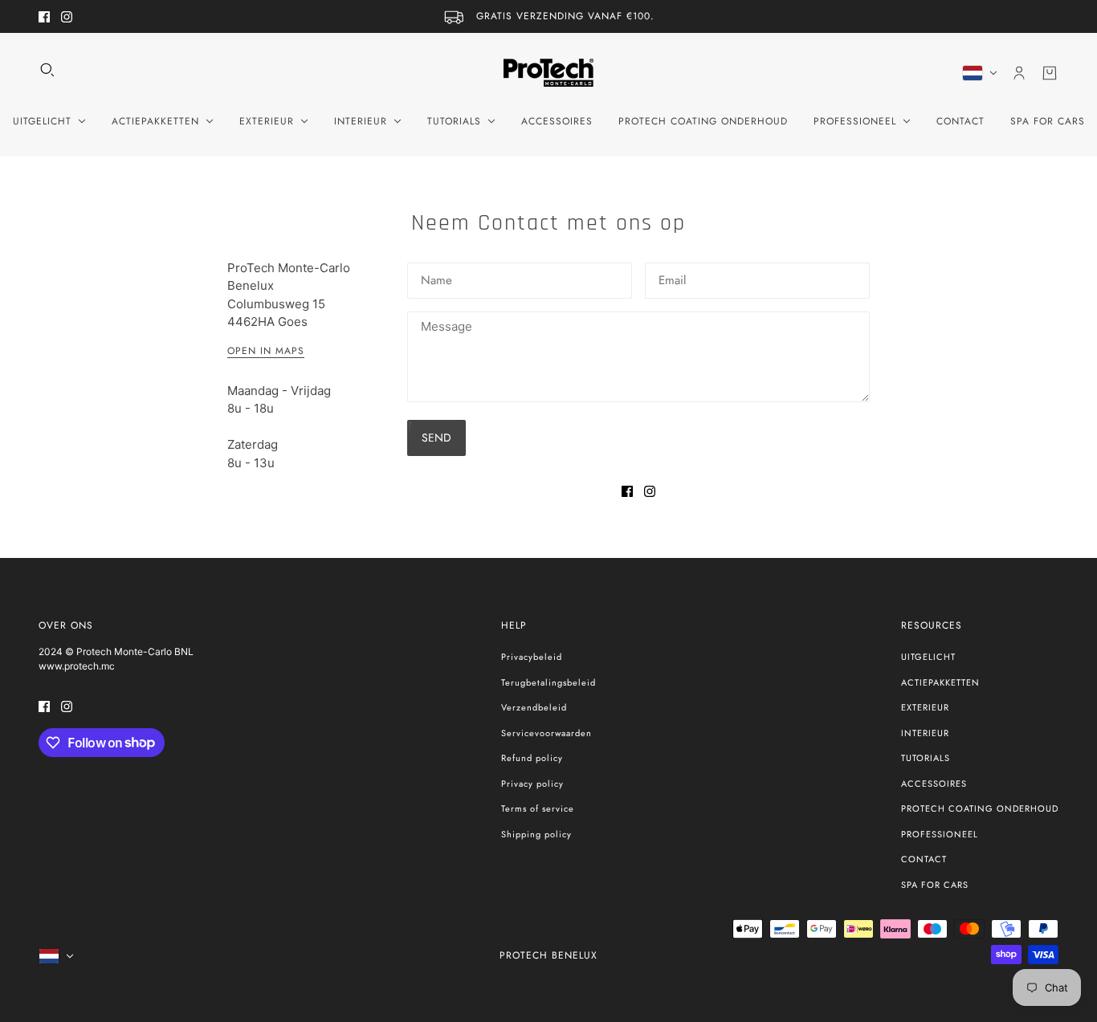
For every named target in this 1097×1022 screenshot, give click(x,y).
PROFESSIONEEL (939, 834)
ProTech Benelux (548, 955)
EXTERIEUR (925, 707)
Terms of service (537, 808)
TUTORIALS (925, 757)
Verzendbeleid (534, 707)
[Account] (1019, 73)
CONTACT (924, 859)
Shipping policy (536, 834)
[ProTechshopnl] (548, 73)
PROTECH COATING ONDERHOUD (979, 808)
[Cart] (1049, 73)
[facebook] (44, 16)
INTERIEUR (925, 733)
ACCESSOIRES (934, 783)
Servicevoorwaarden (546, 733)
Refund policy (532, 757)
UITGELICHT (928, 656)
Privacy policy (532, 783)
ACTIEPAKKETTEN (940, 682)
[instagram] (67, 16)
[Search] (47, 70)
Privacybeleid (531, 656)
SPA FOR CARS (935, 884)
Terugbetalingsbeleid (548, 682)
